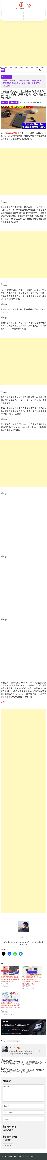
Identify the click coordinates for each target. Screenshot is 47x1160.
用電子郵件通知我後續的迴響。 (10, 1128)
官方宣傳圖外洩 (14, 133)
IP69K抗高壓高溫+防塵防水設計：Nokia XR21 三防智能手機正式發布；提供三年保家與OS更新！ (23, 1071)
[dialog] (23, 10)
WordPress (13, 1156)
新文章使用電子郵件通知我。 (10, 1138)
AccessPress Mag (29, 1156)
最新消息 (13, 102)
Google (17, 1041)
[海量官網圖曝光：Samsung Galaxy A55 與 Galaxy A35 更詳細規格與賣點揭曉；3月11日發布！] (10, 997)
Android (12, 81)
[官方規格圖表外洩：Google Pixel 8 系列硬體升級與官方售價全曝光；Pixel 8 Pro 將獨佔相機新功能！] (32, 971)
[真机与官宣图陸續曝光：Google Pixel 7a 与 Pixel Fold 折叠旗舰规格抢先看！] (10, 971)
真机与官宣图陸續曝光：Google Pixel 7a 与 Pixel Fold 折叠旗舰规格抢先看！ (10, 979)
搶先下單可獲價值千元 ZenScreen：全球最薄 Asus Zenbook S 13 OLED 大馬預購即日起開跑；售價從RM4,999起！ (23, 1063)
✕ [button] (41, 3)
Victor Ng (24, 102)
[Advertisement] (23, 42)
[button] (23, 13)
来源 (3, 702)
